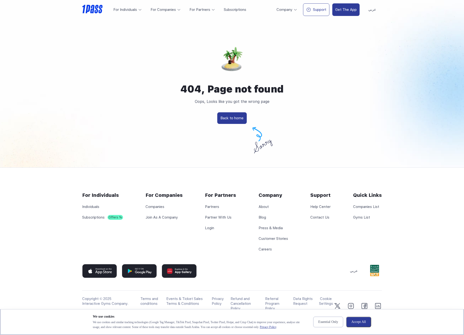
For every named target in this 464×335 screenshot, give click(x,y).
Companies (154, 207)
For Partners (199, 9)
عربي (372, 9)
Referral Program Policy (272, 304)
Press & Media (271, 228)
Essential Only (328, 322)
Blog (262, 217)
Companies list (366, 207)
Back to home (232, 118)
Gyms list (361, 217)
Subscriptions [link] (235, 9)
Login (209, 228)
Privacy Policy (268, 327)
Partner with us (218, 217)
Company (284, 9)
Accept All (358, 322)
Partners (212, 207)
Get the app (346, 9)
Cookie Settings (326, 301)
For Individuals (125, 9)
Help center (320, 207)
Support (319, 9)
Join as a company (161, 217)
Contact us (319, 217)
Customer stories (273, 238)
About (264, 207)
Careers (265, 249)
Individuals (90, 207)
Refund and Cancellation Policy (241, 304)
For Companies (163, 9)
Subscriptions (93, 217)
